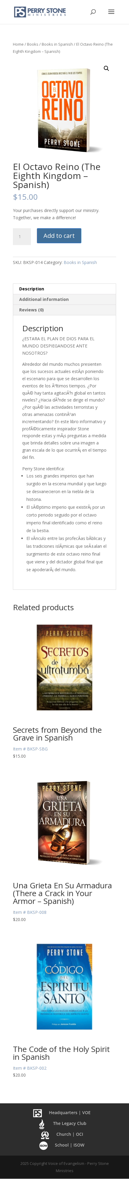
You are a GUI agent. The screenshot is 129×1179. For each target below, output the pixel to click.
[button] (106, 68)
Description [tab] (31, 289)
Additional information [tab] (44, 299)
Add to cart (59, 236)
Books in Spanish (57, 44)
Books (32, 44)
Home (18, 44)
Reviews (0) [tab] (31, 310)
